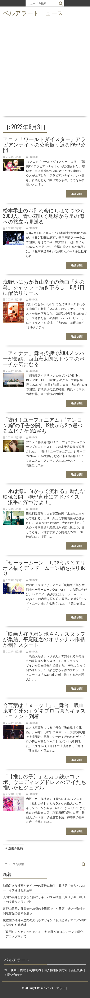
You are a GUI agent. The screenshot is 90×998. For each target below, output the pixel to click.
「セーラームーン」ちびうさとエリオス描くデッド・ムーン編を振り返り (44, 567)
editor (33, 157)
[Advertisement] (45, 68)
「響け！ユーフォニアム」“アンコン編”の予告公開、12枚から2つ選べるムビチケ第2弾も (43, 425)
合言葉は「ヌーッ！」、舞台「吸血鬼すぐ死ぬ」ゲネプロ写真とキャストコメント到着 (44, 710)
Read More (76, 194)
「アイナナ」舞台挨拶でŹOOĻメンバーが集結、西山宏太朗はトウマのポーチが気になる (44, 358)
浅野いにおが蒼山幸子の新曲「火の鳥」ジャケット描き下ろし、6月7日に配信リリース (44, 287)
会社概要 (77, 970)
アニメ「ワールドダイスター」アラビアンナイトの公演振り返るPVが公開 (44, 144)
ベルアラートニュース (33, 12)
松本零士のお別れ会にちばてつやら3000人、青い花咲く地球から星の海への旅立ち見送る (44, 215)
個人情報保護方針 (56, 970)
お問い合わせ (13, 975)
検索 (23, 970)
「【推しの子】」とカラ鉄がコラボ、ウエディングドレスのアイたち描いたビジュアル (44, 781)
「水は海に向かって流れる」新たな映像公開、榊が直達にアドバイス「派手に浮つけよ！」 (44, 496)
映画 (14, 970)
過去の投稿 (15, 848)
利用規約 (35, 970)
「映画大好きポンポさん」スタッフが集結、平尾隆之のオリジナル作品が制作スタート (44, 639)
